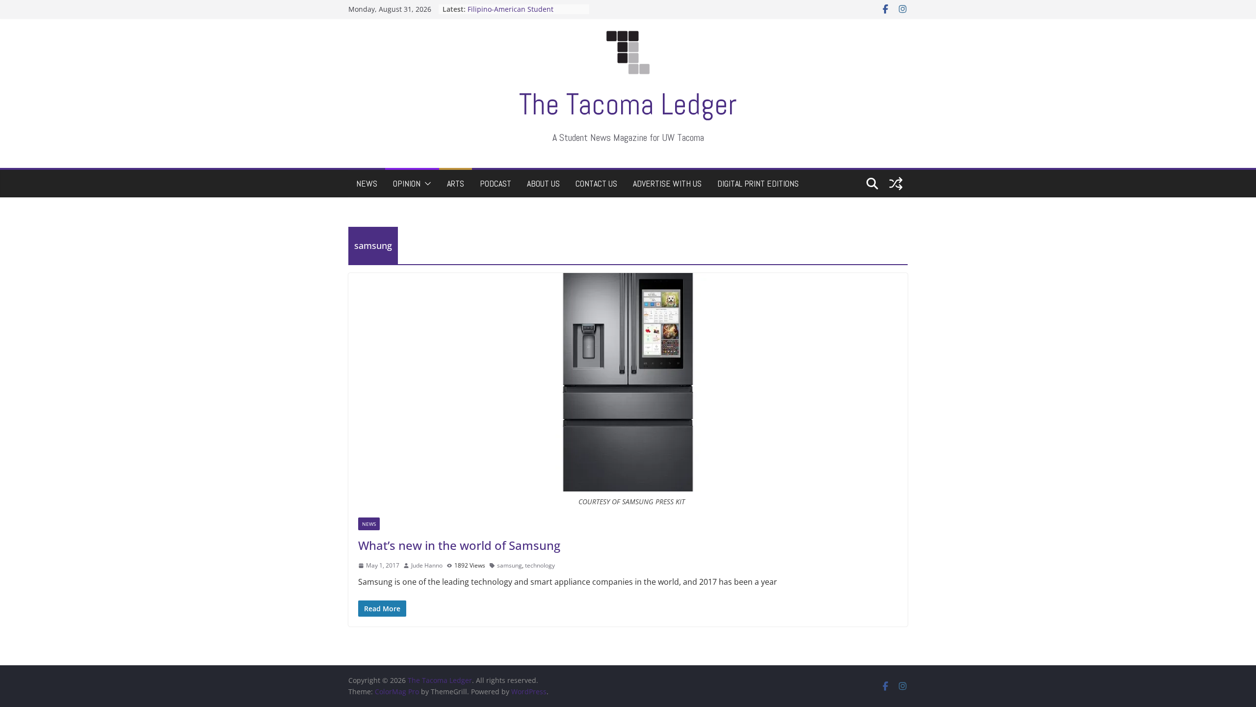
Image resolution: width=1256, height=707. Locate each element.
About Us (543, 183)
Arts (455, 183)
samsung (509, 565)
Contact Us (596, 183)
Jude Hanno (427, 565)
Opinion (406, 183)
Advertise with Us (667, 183)
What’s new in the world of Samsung (459, 545)
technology (540, 565)
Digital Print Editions (758, 183)
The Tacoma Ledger (628, 104)
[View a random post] (896, 183)
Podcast (495, 183)
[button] (425, 183)
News (366, 183)
